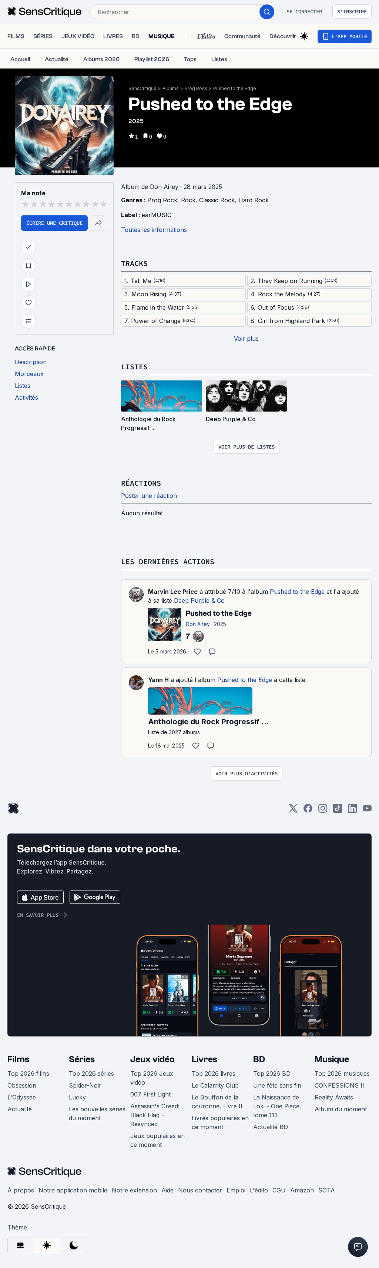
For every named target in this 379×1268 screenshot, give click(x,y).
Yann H (158, 679)
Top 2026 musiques (342, 1073)
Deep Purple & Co (199, 600)
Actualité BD (270, 1127)
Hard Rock (253, 200)
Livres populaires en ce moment (220, 1122)
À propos (20, 1190)
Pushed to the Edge (234, 88)
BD (259, 1059)
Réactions (141, 482)
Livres (204, 1059)
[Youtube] (367, 811)
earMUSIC (156, 215)
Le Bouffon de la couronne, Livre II (217, 1102)
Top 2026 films (28, 1073)
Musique (332, 1059)
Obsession (21, 1085)
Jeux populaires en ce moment (157, 1140)
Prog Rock (196, 88)
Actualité (19, 1109)
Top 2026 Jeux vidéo (151, 1078)
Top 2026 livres (213, 1073)
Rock (188, 200)
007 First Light (150, 1094)
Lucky (77, 1097)
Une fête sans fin (277, 1085)
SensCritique (142, 88)
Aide (167, 1190)
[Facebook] (307, 811)
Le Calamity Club (215, 1085)
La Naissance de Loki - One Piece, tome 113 (277, 1106)
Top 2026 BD (272, 1073)
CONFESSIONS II (339, 1085)
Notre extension (134, 1190)
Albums (170, 88)
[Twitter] (293, 811)
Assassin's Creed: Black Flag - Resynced (155, 1115)
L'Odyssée (21, 1097)
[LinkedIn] (352, 811)
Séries (82, 1059)
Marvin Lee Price (173, 591)
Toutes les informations (154, 229)
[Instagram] (322, 811)
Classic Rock (217, 200)
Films (18, 1059)
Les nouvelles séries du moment (97, 1113)
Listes (134, 366)
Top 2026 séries (91, 1073)
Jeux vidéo (152, 1059)
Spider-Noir (85, 1085)
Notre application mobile (72, 1190)
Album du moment (341, 1109)
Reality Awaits (334, 1097)
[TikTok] (337, 811)
